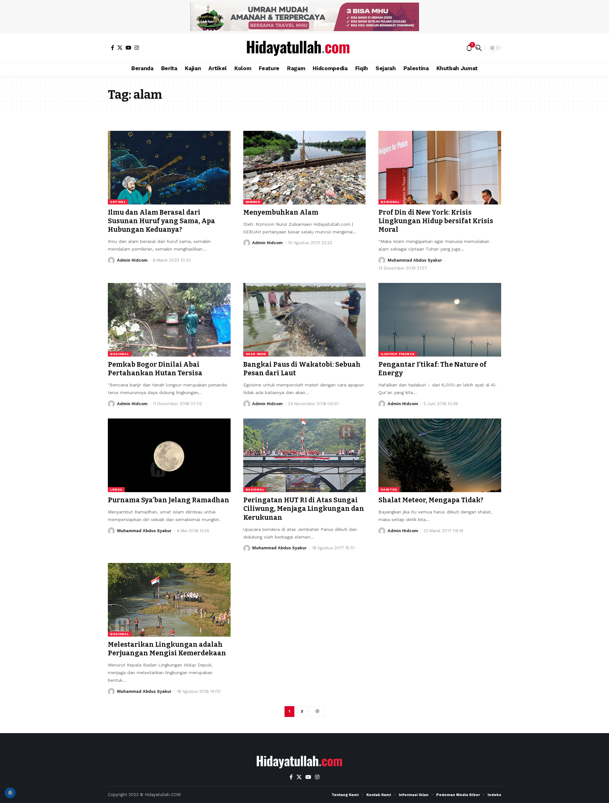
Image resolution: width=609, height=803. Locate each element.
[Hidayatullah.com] (304, 47)
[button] (478, 48)
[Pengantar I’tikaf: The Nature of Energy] (439, 320)
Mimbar (253, 202)
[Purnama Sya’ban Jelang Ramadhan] (169, 455)
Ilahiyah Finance (398, 354)
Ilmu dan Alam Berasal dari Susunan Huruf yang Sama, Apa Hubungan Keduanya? (161, 221)
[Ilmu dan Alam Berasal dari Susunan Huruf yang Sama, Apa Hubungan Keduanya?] (169, 167)
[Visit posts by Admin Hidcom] (111, 260)
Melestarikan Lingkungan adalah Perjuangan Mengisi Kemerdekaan (167, 648)
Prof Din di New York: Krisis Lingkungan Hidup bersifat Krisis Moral (435, 221)
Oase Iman (256, 354)
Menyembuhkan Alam (280, 212)
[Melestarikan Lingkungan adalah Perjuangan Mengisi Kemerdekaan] (169, 600)
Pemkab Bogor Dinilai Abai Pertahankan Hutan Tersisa (155, 368)
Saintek (389, 489)
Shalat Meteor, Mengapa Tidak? (430, 500)
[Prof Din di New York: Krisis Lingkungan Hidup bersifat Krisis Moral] (439, 167)
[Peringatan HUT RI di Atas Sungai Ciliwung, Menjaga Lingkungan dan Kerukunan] (304, 455)
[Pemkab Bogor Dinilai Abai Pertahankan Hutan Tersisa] (169, 320)
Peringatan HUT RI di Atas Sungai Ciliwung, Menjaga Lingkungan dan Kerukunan (303, 509)
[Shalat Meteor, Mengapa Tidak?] (439, 455)
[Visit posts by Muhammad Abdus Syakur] (381, 260)
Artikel (118, 202)
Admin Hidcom (132, 260)
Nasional (390, 202)
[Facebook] (112, 47)
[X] (120, 47)
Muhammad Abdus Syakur (415, 260)
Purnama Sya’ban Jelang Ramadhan (168, 500)
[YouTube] (128, 47)
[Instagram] (137, 47)
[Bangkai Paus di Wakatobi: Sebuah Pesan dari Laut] (304, 320)
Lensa (116, 489)
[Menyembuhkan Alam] (304, 167)
